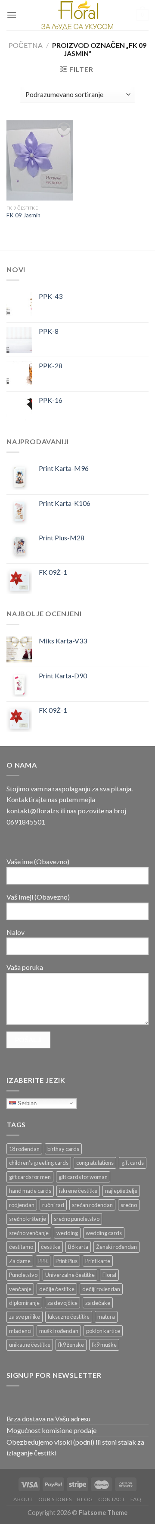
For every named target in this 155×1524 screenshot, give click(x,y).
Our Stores (55, 1499)
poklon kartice (103, 1330)
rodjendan (21, 1204)
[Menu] (11, 14)
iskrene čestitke (78, 1190)
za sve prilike (24, 1316)
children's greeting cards (38, 1162)
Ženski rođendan (116, 1246)
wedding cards (104, 1232)
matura (106, 1316)
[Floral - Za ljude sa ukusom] (77, 15)
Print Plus (67, 1260)
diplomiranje (24, 1302)
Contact (111, 1499)
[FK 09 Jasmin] (39, 160)
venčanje (20, 1289)
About (23, 1499)
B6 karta (78, 1246)
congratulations (95, 1162)
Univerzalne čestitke (70, 1274)
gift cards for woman (83, 1176)
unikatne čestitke (29, 1344)
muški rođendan (58, 1330)
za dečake (97, 1302)
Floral (109, 1274)
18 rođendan (24, 1148)
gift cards (132, 1162)
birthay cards (63, 1148)
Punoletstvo (23, 1274)
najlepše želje (121, 1190)
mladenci (20, 1330)
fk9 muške (104, 1344)
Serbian (26, 1103)
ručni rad (53, 1204)
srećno (129, 1204)
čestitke (50, 1246)
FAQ (136, 1499)
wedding (67, 1232)
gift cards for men (30, 1176)
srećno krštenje (27, 1218)
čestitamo (21, 1246)
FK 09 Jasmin (23, 215)
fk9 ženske (71, 1344)
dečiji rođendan (101, 1289)
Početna (26, 45)
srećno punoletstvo (76, 1218)
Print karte (97, 1260)
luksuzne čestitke (69, 1316)
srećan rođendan (92, 1204)
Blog (85, 1499)
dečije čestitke (56, 1289)
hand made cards (30, 1190)
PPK (43, 1260)
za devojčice (62, 1302)
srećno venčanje (29, 1232)
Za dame (20, 1260)
